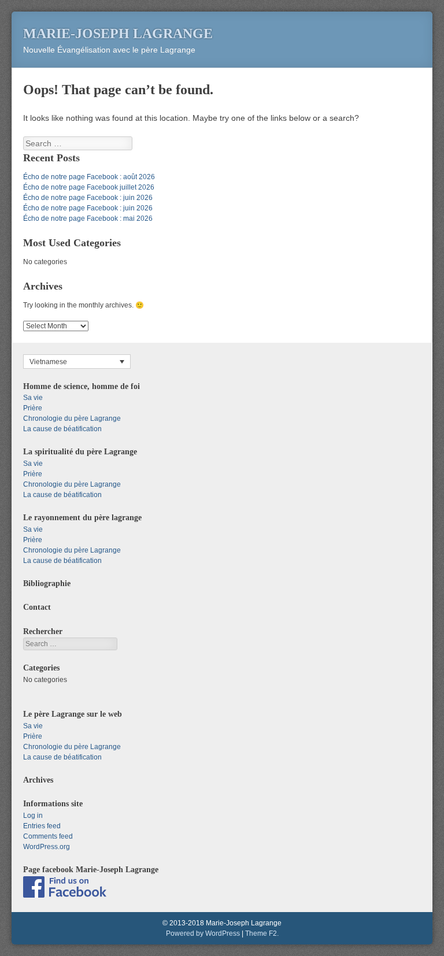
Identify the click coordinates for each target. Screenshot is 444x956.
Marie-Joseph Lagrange (118, 33)
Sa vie (33, 398)
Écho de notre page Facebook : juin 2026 (88, 198)
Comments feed (48, 836)
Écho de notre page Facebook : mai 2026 (88, 218)
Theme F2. (262, 933)
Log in (33, 816)
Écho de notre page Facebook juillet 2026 (88, 187)
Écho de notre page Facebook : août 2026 (89, 177)
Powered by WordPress (203, 933)
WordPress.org (46, 847)
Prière (32, 408)
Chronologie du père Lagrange (72, 418)
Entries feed (42, 826)
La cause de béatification (62, 429)
